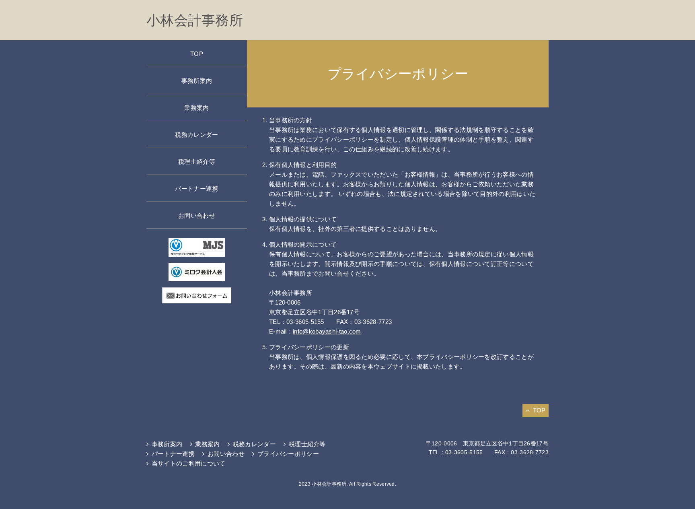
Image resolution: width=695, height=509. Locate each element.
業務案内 (196, 107)
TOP (196, 53)
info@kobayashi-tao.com (327, 331)
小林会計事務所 (194, 20)
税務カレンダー (196, 134)
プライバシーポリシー (288, 453)
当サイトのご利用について (188, 463)
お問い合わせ (196, 215)
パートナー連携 (196, 188)
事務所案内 (196, 80)
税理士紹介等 (196, 161)
